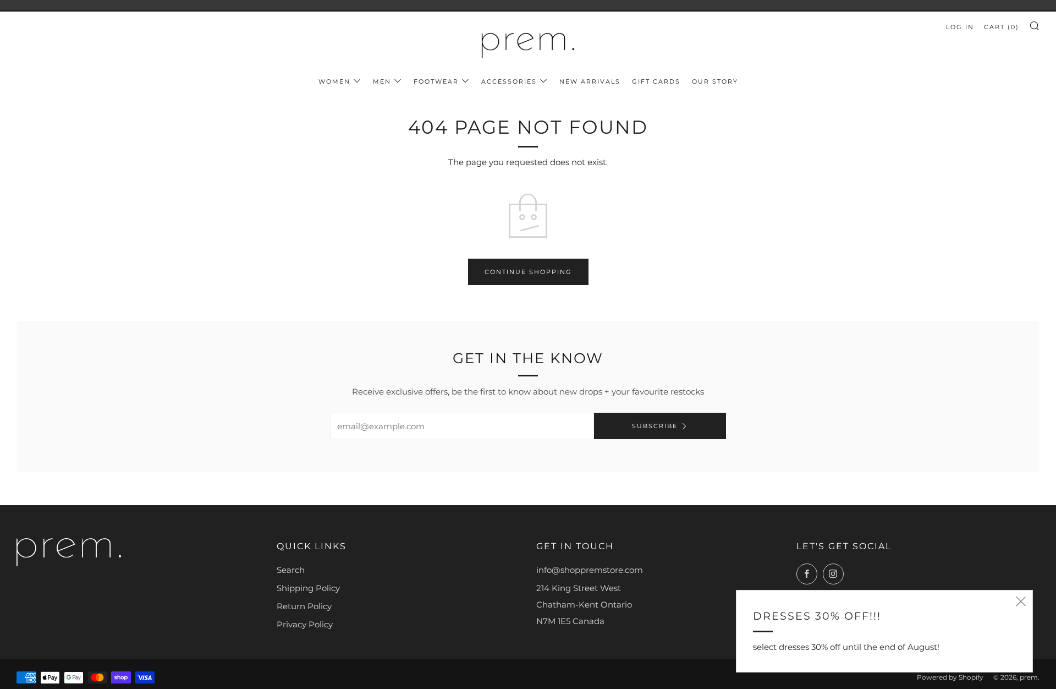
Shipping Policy (308, 588)
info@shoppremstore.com (589, 570)
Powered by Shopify (950, 677)
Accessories (509, 81)
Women (334, 81)
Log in (960, 27)
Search (291, 570)
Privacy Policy (305, 624)
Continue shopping (528, 272)
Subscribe (655, 426)
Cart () (1001, 27)
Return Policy (304, 606)
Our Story (715, 81)
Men (382, 81)
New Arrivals (589, 81)
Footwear (436, 81)
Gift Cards (656, 81)
